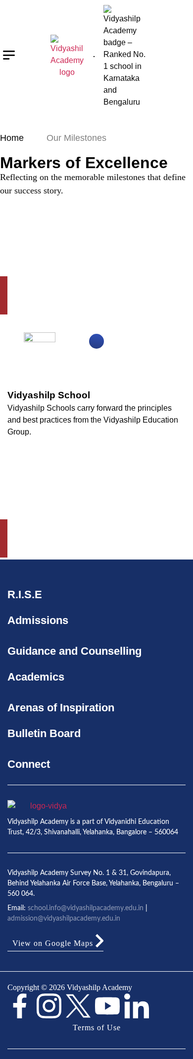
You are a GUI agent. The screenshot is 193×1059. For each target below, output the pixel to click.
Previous (157, 571)
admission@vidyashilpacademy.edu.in (63, 918)
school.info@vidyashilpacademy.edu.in (86, 908)
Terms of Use (97, 1027)
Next (89, 571)
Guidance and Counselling (74, 651)
